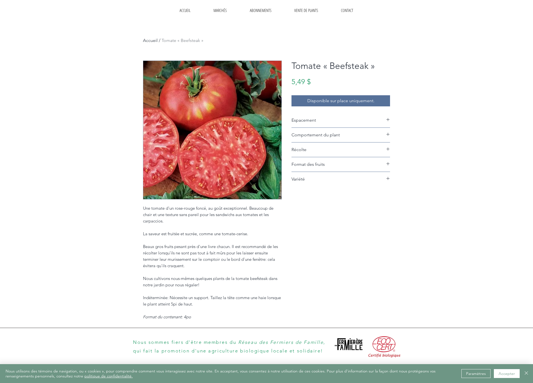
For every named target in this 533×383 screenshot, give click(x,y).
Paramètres (476, 373)
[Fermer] (526, 374)
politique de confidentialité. (108, 376)
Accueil (150, 40)
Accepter (507, 373)
